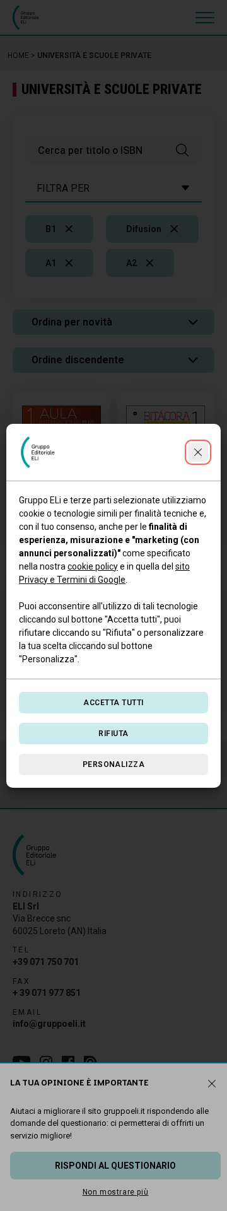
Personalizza (114, 764)
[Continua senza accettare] (198, 452)
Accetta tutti (113, 702)
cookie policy (92, 566)
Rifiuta (113, 733)
